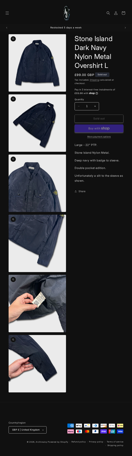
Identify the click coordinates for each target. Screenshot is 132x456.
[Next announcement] (125, 27)
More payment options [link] (99, 136)
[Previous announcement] (6, 27)
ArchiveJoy (42, 442)
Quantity (79, 99)
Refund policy (79, 442)
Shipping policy (115, 445)
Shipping (94, 80)
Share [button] (82, 191)
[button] (7, 13)
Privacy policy (96, 442)
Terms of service (115, 442)
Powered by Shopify (58, 442)
